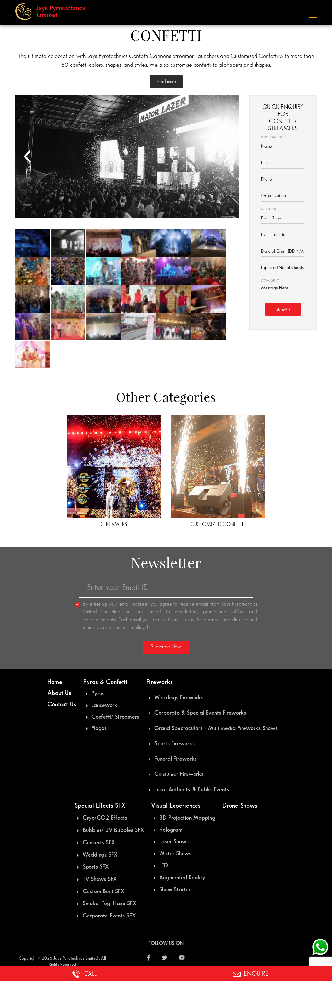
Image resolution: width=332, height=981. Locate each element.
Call (90, 974)
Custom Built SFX (103, 891)
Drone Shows (239, 806)
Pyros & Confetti (105, 682)
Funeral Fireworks (175, 759)
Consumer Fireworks (178, 774)
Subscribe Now (166, 646)
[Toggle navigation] (311, 14)
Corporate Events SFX (109, 915)
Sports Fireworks (174, 743)
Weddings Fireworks (178, 697)
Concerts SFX (99, 842)
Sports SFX (96, 866)
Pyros (97, 693)
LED (163, 865)
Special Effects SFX (100, 806)
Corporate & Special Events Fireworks (200, 712)
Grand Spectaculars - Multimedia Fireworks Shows (216, 728)
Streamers (114, 524)
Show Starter (175, 889)
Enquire (256, 974)
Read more (166, 81)
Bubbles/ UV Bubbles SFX (113, 830)
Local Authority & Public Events (191, 789)
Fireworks (159, 682)
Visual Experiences (176, 806)
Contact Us (61, 704)
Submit (283, 309)
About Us (59, 693)
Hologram (171, 830)
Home (54, 682)
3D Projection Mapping (187, 818)
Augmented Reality (182, 877)
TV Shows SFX (100, 879)
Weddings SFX (100, 854)
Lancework (104, 705)
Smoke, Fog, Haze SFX (109, 903)
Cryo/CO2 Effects (105, 818)
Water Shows (175, 853)
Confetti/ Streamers (115, 717)
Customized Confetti (218, 524)
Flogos (99, 728)
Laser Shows (174, 841)
